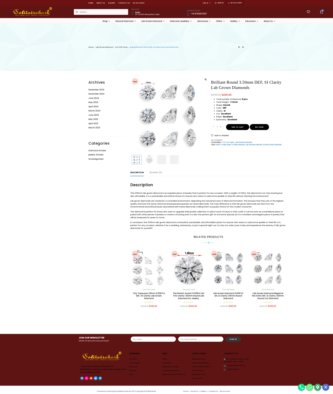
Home (90, 3)
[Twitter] (96, 378)
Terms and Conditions (201, 366)
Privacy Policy (198, 370)
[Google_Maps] (317, 387)
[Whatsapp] (309, 387)
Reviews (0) (156, 172)
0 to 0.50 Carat (121, 47)
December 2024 (96, 89)
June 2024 (93, 98)
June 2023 (93, 115)
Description (137, 172)
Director (132, 370)
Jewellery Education (171, 370)
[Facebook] (82, 378)
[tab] (137, 172)
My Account (236, 3)
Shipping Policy (198, 359)
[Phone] (301, 387)
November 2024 (96, 93)
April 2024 (93, 106)
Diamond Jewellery (179, 21)
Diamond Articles (97, 150)
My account (139, 3)
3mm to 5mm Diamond (236, 145)
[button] (220, 135)
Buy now (259, 127)
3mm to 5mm (221, 145)
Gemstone (202, 21)
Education (250, 21)
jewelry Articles (95, 154)
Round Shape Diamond (272, 145)
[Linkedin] (100, 378)
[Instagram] (86, 378)
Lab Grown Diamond (151, 21)
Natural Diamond (124, 21)
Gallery (111, 3)
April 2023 (93, 123)
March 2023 (94, 127)
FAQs (164, 359)
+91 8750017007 (232, 369)
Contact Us (124, 3)
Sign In (220, 3)
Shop (105, 21)
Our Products (134, 363)
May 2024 (93, 102)
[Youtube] (91, 378)
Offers (219, 21)
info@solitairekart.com (236, 365)
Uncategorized (95, 159)
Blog (131, 374)
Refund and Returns (200, 363)
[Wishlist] (308, 12)
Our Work (133, 366)
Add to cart (238, 127)
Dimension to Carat (170, 366)
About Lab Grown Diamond (173, 374)
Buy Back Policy (198, 374)
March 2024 (94, 110)
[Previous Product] (239, 47)
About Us (101, 3)
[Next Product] (243, 47)
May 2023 (93, 119)
